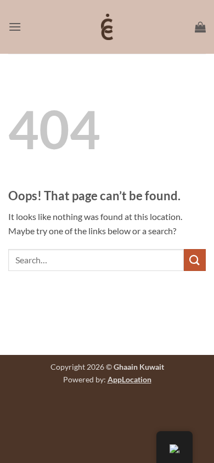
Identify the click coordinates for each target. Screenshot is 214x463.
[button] (14, 26)
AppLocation (129, 379)
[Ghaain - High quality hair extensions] (107, 27)
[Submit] (195, 259)
